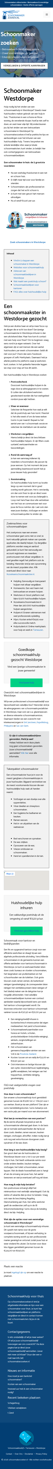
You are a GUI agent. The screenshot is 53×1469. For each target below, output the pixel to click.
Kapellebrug (42, 722)
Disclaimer (29, 1454)
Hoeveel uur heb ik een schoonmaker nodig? (25, 1390)
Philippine (8, 726)
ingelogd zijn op (19, 1272)
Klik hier (25, 753)
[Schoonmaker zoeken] (13, 14)
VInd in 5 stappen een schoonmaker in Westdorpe (26, 262)
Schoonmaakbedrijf (16, 1448)
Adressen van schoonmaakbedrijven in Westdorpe (25, 274)
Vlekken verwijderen (17, 1408)
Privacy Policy (41, 1454)
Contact (9, 1454)
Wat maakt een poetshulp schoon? (30, 281)
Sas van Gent (22, 726)
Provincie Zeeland (28, 1054)
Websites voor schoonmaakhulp (29, 268)
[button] (27, 242)
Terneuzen (38, 630)
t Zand (11, 1413)
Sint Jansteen (30, 722)
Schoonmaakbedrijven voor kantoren (26, 286)
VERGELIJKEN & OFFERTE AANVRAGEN (24, 66)
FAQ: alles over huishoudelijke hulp (30, 292)
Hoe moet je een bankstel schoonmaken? (20, 1378)
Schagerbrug (13, 1403)
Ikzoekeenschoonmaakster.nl (20, 574)
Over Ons (19, 1454)
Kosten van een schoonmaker (22, 1384)
